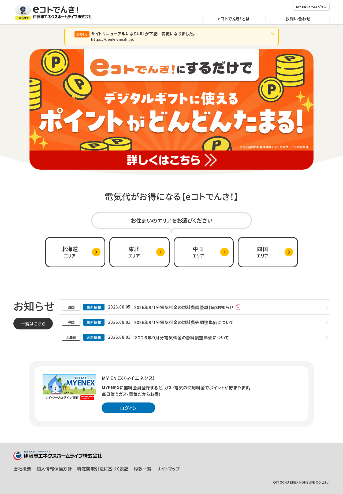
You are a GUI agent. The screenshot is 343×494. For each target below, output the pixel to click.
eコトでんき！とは (234, 18)
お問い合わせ (297, 18)
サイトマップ (168, 468)
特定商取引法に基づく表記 (102, 468)
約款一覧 (142, 468)
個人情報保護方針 (54, 468)
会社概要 (22, 468)
